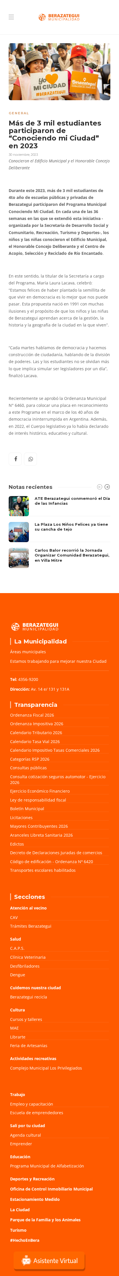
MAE (14, 1028)
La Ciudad (20, 1209)
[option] (59, 532)
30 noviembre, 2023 (23, 155)
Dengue (17, 974)
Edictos (17, 844)
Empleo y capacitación (31, 1104)
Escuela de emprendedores (36, 1112)
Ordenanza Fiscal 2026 (32, 715)
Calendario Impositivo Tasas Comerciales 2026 (55, 750)
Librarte (17, 1037)
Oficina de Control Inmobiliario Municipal (51, 1189)
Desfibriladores (25, 966)
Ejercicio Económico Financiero (40, 791)
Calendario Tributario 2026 (36, 732)
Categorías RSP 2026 (29, 759)
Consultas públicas (28, 767)
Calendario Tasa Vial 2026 (35, 741)
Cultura (17, 1010)
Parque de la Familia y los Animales (45, 1219)
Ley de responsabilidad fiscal (38, 800)
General (19, 113)
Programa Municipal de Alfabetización (47, 1166)
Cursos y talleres (26, 1019)
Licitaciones (21, 817)
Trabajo (17, 1094)
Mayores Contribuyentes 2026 (39, 826)
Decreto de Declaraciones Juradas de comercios (56, 852)
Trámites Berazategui (30, 926)
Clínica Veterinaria (28, 957)
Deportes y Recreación (32, 1179)
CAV (14, 917)
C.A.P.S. (17, 948)
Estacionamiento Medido (35, 1199)
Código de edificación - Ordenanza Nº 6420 (51, 861)
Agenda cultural (25, 1135)
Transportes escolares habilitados (43, 870)
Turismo (18, 1230)
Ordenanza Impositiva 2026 (36, 723)
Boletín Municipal (27, 808)
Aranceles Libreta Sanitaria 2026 (41, 835)
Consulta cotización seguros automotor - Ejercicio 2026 (57, 779)
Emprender (21, 1143)
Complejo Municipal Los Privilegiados (46, 1068)
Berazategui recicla (28, 997)
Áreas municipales (28, 651)
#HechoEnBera (24, 1240)
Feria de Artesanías (28, 1045)
